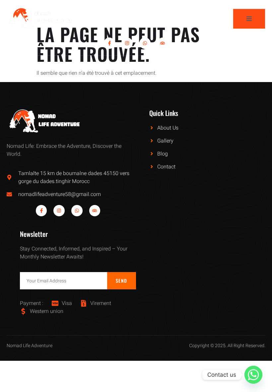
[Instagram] (127, 43)
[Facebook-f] (109, 43)
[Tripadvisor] (163, 43)
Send (121, 280)
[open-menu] (249, 19)
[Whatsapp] (145, 43)
